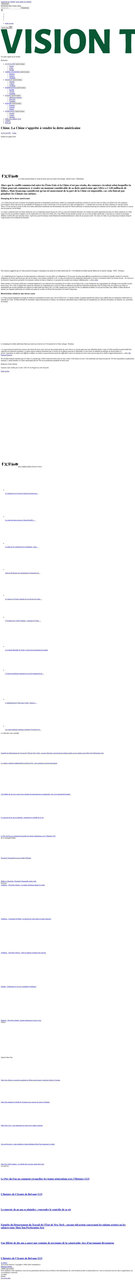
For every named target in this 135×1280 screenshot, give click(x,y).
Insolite (11, 90)
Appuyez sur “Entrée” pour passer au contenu (16, 2)
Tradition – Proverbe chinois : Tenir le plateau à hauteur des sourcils (23, 953)
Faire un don (9, 23)
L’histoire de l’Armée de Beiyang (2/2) (21, 1258)
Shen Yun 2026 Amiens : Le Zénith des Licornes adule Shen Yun (22, 1164)
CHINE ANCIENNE (12, 72)
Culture (11, 84)
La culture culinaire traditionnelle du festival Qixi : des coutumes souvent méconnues (29, 763)
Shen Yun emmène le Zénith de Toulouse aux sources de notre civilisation (25, 1102)
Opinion (12, 117)
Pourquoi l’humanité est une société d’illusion (16, 858)
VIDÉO (7, 121)
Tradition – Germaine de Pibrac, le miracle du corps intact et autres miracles (26, 919)
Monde (11, 70)
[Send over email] (16, 177)
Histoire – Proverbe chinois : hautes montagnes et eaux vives (21, 1020)
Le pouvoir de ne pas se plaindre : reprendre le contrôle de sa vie (22, 817)
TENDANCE (9, 111)
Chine (11, 68)
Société (11, 113)
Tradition (12, 78)
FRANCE (8, 80)
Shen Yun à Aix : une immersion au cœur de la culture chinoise (22, 1125)
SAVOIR (8, 103)
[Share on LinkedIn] (13, 177)
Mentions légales (6, 1266)
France (11, 66)
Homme (12, 105)
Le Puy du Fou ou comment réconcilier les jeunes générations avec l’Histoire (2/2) (28, 836)
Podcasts (8, 123)
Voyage (11, 91)
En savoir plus (5, 1278)
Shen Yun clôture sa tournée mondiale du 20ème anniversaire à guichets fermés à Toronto (30, 1080)
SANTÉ (8, 95)
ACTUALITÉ (10, 64)
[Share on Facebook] (2, 177)
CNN (96, 280)
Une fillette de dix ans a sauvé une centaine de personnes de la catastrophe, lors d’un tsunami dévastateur (35, 794)
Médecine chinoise (15, 97)
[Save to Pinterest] (9, 176)
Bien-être (12, 99)
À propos (4, 1263)
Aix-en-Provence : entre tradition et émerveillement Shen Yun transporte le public (28, 1144)
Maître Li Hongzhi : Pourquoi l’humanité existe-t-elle (18, 881)
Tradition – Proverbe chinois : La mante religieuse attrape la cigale (23, 885)
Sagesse (12, 76)
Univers (12, 107)
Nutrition (12, 101)
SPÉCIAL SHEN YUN (13, 119)
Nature (11, 109)
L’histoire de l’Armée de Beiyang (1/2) (21, 1194)
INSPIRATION (10, 87)
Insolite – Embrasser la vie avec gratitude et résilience (18, 986)
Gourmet (12, 93)
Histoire (12, 74)
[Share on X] (6, 177)
